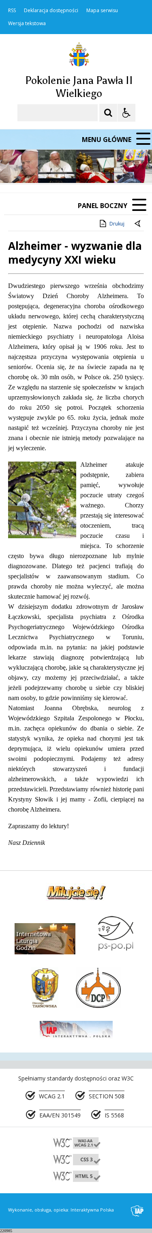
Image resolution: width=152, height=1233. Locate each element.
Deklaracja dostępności (51, 10)
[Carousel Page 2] (86, 168)
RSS (12, 10)
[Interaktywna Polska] (137, 1210)
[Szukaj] (108, 113)
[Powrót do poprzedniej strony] (138, 224)
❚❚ (16, 167)
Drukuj (116, 223)
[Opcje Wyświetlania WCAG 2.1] (126, 113)
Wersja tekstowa (27, 23)
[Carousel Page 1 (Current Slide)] (79, 168)
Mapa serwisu (102, 10)
